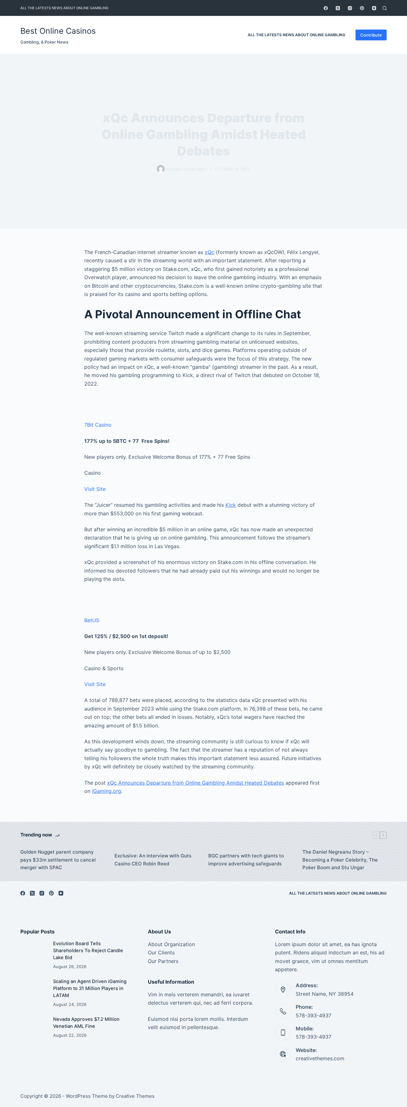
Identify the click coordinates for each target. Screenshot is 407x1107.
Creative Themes (135, 1096)
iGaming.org (106, 791)
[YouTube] (374, 8)
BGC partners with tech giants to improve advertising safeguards (246, 860)
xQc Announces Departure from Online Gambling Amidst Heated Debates (195, 783)
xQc (209, 252)
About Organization (171, 944)
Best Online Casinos (58, 31)
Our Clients (161, 952)
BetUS (91, 620)
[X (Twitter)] (338, 8)
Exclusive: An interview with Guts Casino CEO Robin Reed (152, 860)
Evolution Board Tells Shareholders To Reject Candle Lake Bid (88, 950)
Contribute (371, 35)
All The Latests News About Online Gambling (64, 8)
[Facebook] (326, 8)
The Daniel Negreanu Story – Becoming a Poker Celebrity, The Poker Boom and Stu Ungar (340, 860)
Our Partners (163, 961)
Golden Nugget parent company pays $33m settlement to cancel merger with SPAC (58, 860)
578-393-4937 (313, 1015)
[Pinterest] (362, 8)
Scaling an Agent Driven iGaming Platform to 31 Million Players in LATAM (90, 988)
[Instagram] (350, 8)
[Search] (385, 8)
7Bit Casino (98, 425)
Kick (230, 505)
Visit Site (95, 489)
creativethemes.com (320, 1058)
